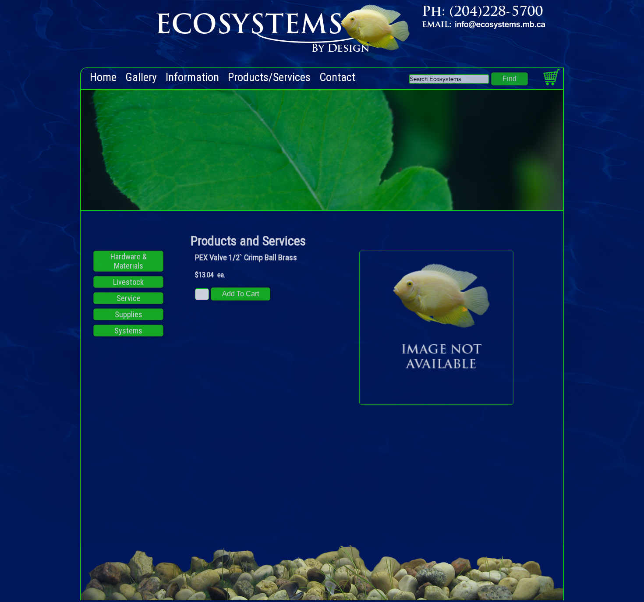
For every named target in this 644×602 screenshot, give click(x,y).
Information (192, 77)
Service (129, 298)
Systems (128, 330)
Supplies (128, 314)
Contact (337, 77)
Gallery (141, 77)
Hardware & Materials (128, 261)
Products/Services (269, 77)
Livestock (128, 282)
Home (103, 77)
